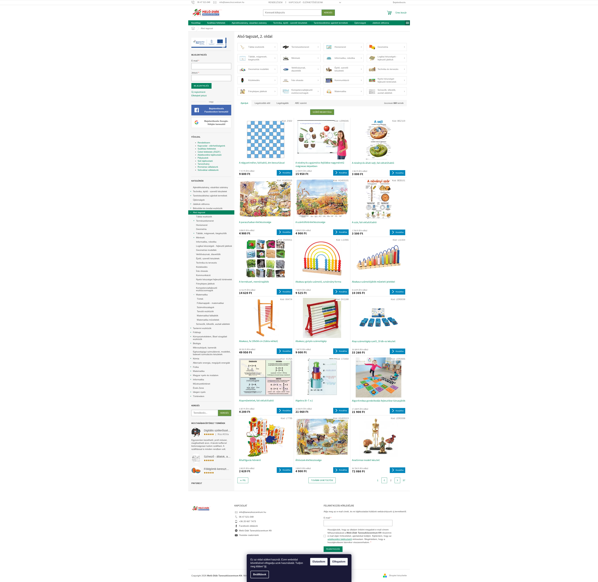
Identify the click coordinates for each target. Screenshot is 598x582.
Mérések (200, 237)
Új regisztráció (198, 92)
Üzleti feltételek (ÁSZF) (209, 152)
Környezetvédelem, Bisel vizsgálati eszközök (210, 337)
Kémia (196, 358)
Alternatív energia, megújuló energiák (211, 363)
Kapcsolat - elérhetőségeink (306, 2)
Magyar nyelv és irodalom (205, 375)
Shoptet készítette (398, 575)
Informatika (198, 379)
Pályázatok (203, 158)
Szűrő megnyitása (322, 112)
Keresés (328, 12)
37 (404, 480)
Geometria (201, 229)
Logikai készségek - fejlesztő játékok (214, 246)
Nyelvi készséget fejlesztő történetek (214, 279)
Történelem (198, 396)
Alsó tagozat (199, 212)
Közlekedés (201, 267)
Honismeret (201, 225)
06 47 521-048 (246, 517)
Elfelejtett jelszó (199, 95)
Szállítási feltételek (207, 148)
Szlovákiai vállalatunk (208, 170)
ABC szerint (301, 103)
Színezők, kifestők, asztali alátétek (213, 324)
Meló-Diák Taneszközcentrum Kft (255, 530)
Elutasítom (319, 561)
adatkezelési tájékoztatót (340, 539)
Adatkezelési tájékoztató (210, 155)
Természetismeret (205, 221)
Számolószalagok (205, 307)
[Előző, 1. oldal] (384, 480)
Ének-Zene (198, 388)
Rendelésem (275, 2)
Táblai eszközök (204, 216)
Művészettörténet (201, 383)
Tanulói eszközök (205, 311)
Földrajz (197, 332)
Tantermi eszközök (202, 328)
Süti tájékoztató (205, 161)
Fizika (196, 367)
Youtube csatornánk (249, 535)
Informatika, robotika (206, 241)
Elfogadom (338, 561)
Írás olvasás (202, 271)
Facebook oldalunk (248, 526)
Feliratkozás (333, 549)
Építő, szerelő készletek (208, 258)
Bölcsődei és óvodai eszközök (207, 208)
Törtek (200, 299)
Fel (244, 480)
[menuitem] (196, 22)
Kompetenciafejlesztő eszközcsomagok (206, 289)
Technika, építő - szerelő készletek (210, 191)
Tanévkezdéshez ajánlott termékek (210, 195)
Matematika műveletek (208, 320)
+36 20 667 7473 (247, 521)
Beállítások (259, 574)
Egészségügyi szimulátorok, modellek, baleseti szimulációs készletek (212, 353)
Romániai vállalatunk (208, 167)
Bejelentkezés (201, 85)
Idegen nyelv (199, 392)
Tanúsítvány (203, 164)
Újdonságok (199, 200)
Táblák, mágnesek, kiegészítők (211, 233)
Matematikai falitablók (207, 315)
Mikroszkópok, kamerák (204, 347)
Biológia (197, 343)
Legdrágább (283, 103)
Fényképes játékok (205, 283)
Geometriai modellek (206, 250)
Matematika (202, 294)
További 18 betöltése (322, 480)
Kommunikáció (203, 275)
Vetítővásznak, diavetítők (208, 254)
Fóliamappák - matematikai (210, 303)
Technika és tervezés (206, 262)
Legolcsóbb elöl (262, 103)
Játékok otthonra (201, 204)
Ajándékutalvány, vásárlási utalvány (210, 187)
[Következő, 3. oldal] (397, 480)
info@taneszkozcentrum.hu (252, 512)
